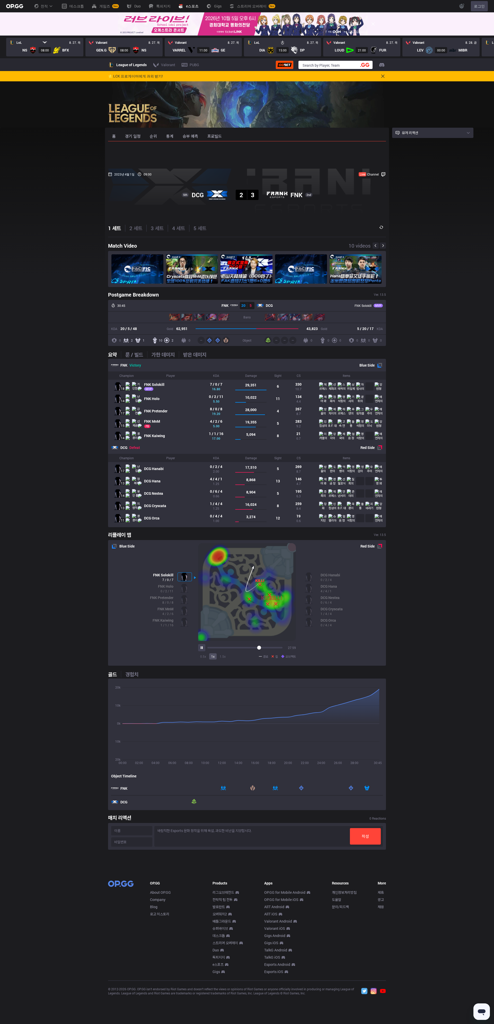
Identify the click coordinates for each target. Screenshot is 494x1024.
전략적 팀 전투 (223, 899)
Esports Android (277, 964)
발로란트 (219, 906)
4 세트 (178, 228)
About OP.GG (160, 892)
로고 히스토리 (159, 914)
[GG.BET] (284, 65)
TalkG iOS (272, 957)
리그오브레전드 (223, 892)
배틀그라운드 (222, 921)
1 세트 (114, 228)
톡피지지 (219, 957)
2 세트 (135, 228)
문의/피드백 (340, 906)
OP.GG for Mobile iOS (281, 899)
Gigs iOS (271, 942)
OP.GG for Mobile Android (284, 892)
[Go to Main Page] (14, 6)
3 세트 (157, 228)
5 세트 (199, 228)
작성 (365, 836)
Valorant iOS (274, 928)
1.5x (223, 656)
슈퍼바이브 (220, 928)
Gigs (216, 971)
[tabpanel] (247, 443)
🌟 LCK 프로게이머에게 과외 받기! (135, 76)
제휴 (381, 892)
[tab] (114, 354)
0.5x (203, 656)
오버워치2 (220, 914)
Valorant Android (278, 921)
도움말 (336, 899)
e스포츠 (218, 964)
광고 (381, 899)
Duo (216, 950)
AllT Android (274, 906)
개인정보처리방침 (344, 892)
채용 (381, 906)
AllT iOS (270, 914)
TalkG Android (275, 950)
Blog (153, 906)
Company (157, 899)
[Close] (373, 24)
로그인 (479, 6)
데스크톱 (219, 935)
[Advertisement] (247, 155)
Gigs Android (274, 935)
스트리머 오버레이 (225, 942)
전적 (44, 6)
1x (213, 656)
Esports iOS (273, 971)
